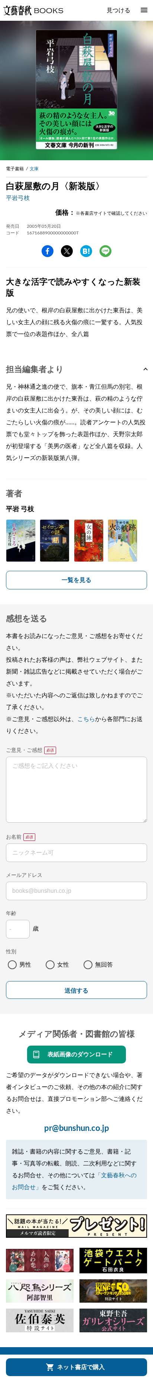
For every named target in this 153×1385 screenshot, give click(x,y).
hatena (86, 251)
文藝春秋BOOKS (33, 10)
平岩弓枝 (18, 198)
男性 (25, 965)
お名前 (14, 837)
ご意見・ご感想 (24, 750)
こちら (86, 719)
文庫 (34, 169)
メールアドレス (24, 875)
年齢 (11, 913)
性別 (11, 951)
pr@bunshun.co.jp (76, 1128)
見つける (118, 10)
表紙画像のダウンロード (80, 1054)
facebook (47, 251)
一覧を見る (76, 580)
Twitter (67, 251)
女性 (63, 965)
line (105, 251)
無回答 (104, 965)
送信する (76, 990)
